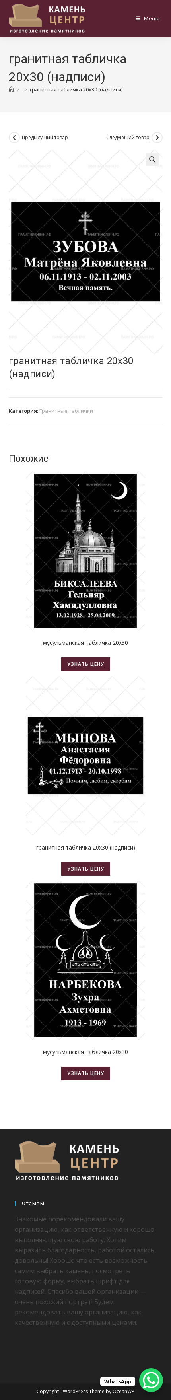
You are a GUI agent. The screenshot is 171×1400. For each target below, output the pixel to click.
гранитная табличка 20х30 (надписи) (76, 89)
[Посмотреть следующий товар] (157, 137)
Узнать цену (85, 664)
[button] (152, 159)
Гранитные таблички (66, 410)
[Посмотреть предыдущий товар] (14, 137)
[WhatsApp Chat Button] (151, 1380)
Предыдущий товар (45, 137)
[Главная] (11, 89)
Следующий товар (128, 137)
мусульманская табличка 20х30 (85, 642)
